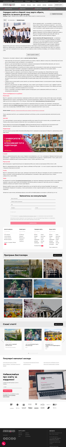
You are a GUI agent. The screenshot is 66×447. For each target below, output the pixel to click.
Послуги (23, 4)
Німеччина (43, 236)
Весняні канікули (8, 239)
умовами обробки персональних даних (27, 216)
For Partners (27, 436)
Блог (34, 4)
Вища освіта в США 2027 (43, 292)
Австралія (51, 244)
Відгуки (44, 4)
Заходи (39, 4)
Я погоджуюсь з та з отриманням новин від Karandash (32, 216)
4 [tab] (32, 353)
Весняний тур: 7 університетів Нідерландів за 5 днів (13, 310)
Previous (2, 340)
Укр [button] (59, 1)
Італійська (21, 241)
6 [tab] (35, 353)
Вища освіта (52, 229)
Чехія (42, 242)
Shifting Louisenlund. (19, 105)
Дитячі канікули (8, 229)
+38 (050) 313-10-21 (53, 446)
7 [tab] (36, 353)
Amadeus (23, 124)
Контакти (50, 4)
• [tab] (15, 20)
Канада (35, 236)
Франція (57, 237)
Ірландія (36, 241)
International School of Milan (9, 362)
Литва (57, 234)
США (35, 237)
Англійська (21, 234)
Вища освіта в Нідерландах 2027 (51, 271)
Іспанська (21, 239)
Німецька (21, 236)
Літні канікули (7, 234)
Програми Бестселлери (12, 274)
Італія (42, 239)
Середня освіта (38, 229)
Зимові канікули (7, 237)
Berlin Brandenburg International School (45, 101)
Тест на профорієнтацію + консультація (15, 291)
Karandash (5, 16)
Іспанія (42, 237)
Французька (22, 237)
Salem (4, 115)
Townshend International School (23, 180)
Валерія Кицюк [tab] (20, 20)
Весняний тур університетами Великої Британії (35, 311)
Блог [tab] (5, 20)
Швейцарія (36, 242)
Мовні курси (22, 229)
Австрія (42, 241)
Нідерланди (36, 239)
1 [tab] (28, 353)
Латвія (42, 234)
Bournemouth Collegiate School (51, 362)
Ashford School (27, 364)
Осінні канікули (7, 236)
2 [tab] (29, 353)
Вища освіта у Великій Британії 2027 (16, 271)
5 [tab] (33, 353)
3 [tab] (31, 353)
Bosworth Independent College (51, 364)
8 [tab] (37, 353)
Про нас (29, 4)
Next (63, 340)
